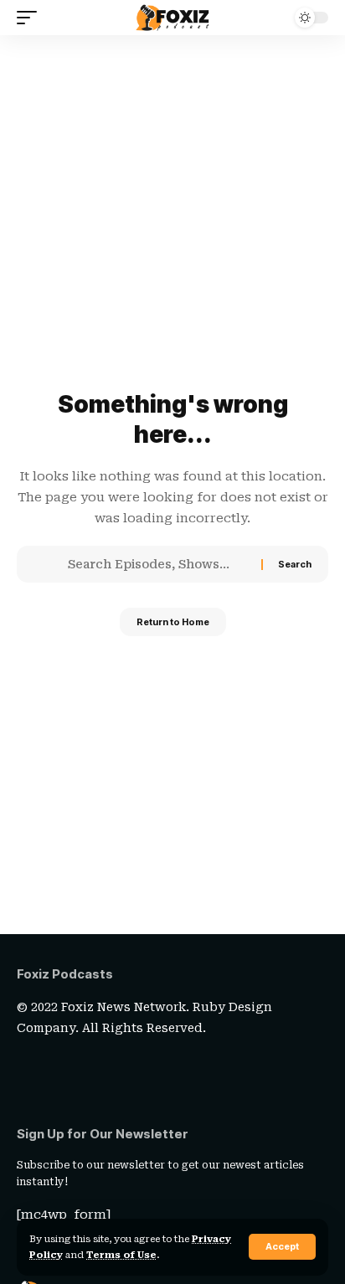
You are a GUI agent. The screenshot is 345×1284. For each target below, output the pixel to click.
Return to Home (172, 622)
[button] (282, 1247)
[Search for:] (158, 564)
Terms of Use (121, 1255)
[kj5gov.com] (172, 17)
